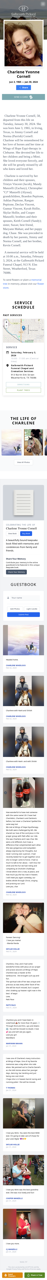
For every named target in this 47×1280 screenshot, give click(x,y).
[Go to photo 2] (24, 704)
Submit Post (24, 614)
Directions (23, 384)
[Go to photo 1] (22, 704)
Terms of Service (30, 1269)
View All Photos (23, 462)
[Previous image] (5, 691)
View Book (12, 533)
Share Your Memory (16, 572)
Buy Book (26, 533)
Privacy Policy (16, 1269)
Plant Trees (23, 390)
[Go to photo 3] (24, 806)
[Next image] (41, 691)
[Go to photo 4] (25, 806)
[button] (23, 328)
